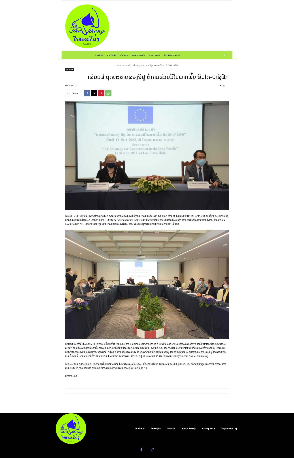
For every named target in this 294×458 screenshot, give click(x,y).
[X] (94, 93)
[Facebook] (87, 93)
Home (118, 65)
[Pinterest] (101, 93)
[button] (225, 54)
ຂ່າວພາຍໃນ (127, 65)
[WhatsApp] (108, 93)
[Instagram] (152, 449)
